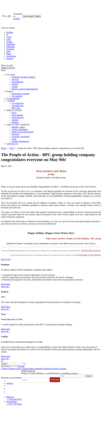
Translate (21, 366)
